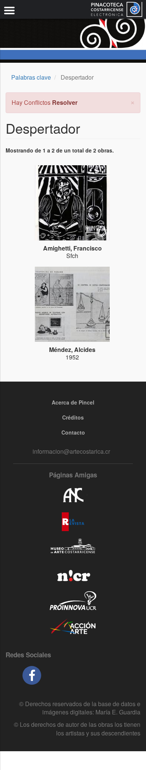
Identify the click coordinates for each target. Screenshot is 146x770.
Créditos (73, 417)
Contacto (73, 432)
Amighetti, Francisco (72, 248)
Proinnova (73, 600)
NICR (73, 574)
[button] (132, 102)
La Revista (73, 521)
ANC (73, 495)
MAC (73, 548)
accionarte (73, 627)
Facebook (32, 675)
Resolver (64, 102)
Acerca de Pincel (73, 402)
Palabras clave (31, 77)
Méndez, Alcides (72, 349)
